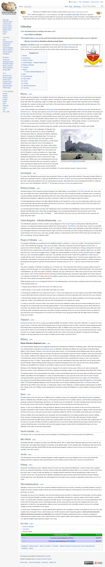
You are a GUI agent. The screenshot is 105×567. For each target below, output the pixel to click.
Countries (53, 538)
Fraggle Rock (75, 161)
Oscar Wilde (29, 34)
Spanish (66, 47)
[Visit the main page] (9, 8)
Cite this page (6, 87)
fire (99, 104)
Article (21, 6)
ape (80, 97)
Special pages (7, 79)
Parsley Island (27, 531)
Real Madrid (45, 274)
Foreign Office (7, 70)
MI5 (22, 235)
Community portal (8, 42)
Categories (24, 546)
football (89, 397)
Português (6, 105)
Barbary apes (48, 349)
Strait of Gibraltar (28, 526)
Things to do (6, 59)
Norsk (4, 103)
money (67, 183)
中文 (4, 109)
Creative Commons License (44, 559)
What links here (7, 75)
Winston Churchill (31, 41)
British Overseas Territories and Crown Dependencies (77, 546)
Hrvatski (5, 99)
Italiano (5, 101)
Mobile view (52, 562)
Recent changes (7, 26)
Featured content (7, 22)
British (27, 47)
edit (30, 94)
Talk (80, 2)
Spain (37, 99)
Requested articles (8, 62)
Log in (101, 2)
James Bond (51, 111)
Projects (5, 32)
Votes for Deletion (8, 50)
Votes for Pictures (7, 52)
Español (5, 95)
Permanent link (7, 83)
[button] (97, 535)
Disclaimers (45, 562)
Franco (28, 111)
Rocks (31, 548)
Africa (72, 538)
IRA (80, 233)
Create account (94, 2)
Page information (7, 86)
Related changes (7, 78)
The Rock (81, 191)
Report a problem (8, 66)
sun (52, 143)
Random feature (7, 28)
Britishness (36, 213)
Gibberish (81, 109)
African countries (45, 546)
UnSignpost (6, 54)
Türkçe (5, 107)
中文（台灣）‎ (6, 111)
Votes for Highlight (8, 48)
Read (66, 6)
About (4, 34)
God (85, 382)
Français (5, 97)
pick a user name (73, 14)
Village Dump (6, 44)
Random (25, 548)
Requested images (8, 63)
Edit (70, 6)
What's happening (8, 67)
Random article (7, 30)
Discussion (27, 6)
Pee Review (6, 46)
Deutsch (5, 93)
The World (71, 541)
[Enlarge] (101, 66)
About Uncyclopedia (34, 562)
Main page (6, 20)
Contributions (86, 2)
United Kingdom (71, 224)
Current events (7, 24)
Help (4, 40)
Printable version (7, 82)
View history (77, 6)
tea (86, 114)
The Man (61, 178)
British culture (34, 546)
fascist (51, 109)
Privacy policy (24, 562)
